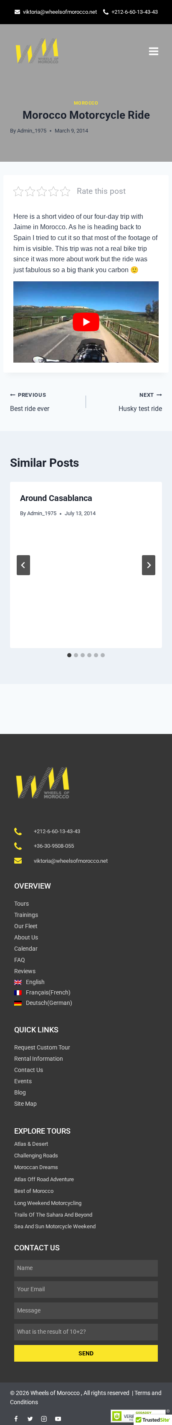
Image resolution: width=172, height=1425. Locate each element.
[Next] (148, 565)
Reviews (24, 971)
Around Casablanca (56, 498)
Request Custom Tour (42, 1047)
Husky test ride (140, 402)
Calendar (26, 948)
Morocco (86, 103)
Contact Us (28, 1070)
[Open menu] (153, 51)
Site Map (25, 1103)
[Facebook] (16, 1419)
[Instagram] (44, 1419)
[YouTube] (58, 1419)
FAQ (19, 960)
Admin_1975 (31, 131)
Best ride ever (29, 402)
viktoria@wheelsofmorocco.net (60, 12)
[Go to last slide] (23, 565)
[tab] (69, 655)
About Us (26, 937)
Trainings (26, 915)
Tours (21, 903)
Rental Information (38, 1058)
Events (23, 1081)
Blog (20, 1092)
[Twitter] (30, 1419)
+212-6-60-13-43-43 (134, 12)
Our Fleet (26, 926)
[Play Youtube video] (86, 322)
